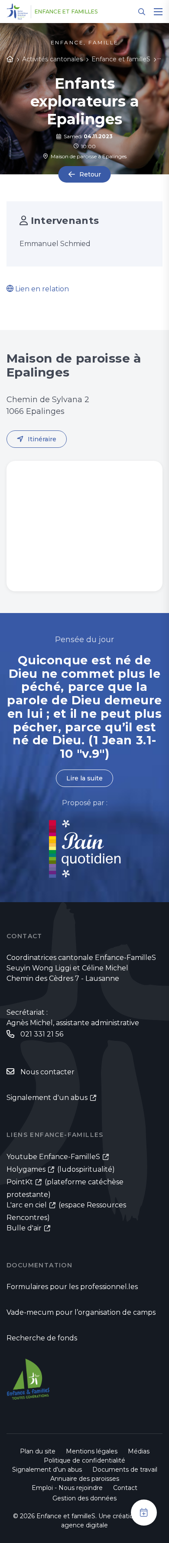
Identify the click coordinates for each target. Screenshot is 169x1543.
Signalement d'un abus (47, 1097)
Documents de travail (124, 1469)
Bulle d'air (24, 1228)
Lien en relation (41, 289)
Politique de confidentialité (84, 1460)
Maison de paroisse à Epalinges (87, 156)
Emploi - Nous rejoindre (67, 1488)
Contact (125, 1488)
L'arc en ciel (26, 1205)
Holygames (26, 1169)
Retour (90, 174)
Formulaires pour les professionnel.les (72, 1287)
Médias (139, 1451)
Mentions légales (91, 1451)
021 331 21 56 (41, 1034)
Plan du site (37, 1451)
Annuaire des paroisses (84, 1479)
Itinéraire (42, 439)
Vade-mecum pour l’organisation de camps (81, 1312)
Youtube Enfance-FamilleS (53, 1157)
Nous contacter (47, 1072)
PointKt (19, 1182)
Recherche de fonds (41, 1338)
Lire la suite (84, 778)
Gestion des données (84, 1498)
